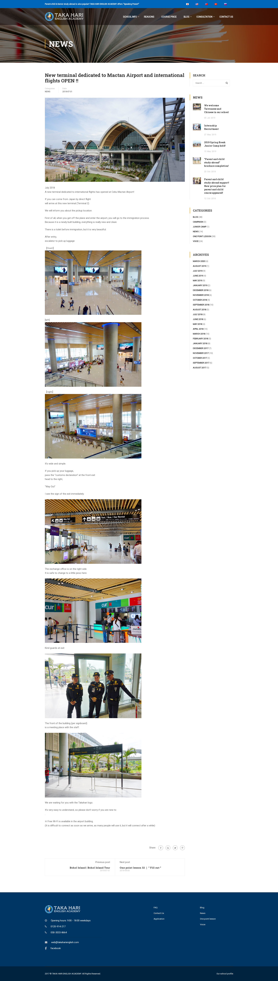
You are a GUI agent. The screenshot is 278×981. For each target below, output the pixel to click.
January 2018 (200, 343)
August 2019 (199, 266)
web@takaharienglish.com (65, 942)
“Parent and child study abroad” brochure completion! (216, 162)
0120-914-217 (58, 926)
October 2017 (200, 358)
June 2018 (198, 319)
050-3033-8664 (59, 932)
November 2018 (201, 295)
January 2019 (200, 285)
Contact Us (226, 16)
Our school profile (225, 973)
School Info (130, 16)
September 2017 (201, 363)
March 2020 (199, 261)
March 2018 (199, 334)
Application (159, 919)
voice (196, 241)
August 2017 (199, 367)
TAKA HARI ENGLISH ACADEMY (66, 973)
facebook (56, 948)
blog (195, 217)
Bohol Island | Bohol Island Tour (90, 867)
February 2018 (200, 338)
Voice (202, 924)
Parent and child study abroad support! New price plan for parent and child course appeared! (216, 186)
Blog (186, 16)
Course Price (169, 16)
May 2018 (197, 324)
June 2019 (198, 275)
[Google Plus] (168, 847)
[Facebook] (160, 847)
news (47, 91)
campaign (198, 222)
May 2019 (197, 280)
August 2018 (199, 309)
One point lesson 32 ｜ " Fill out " (140, 867)
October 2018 (200, 300)
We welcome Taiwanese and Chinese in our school (216, 109)
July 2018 (197, 314)
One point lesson (208, 919)
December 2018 (200, 290)
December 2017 (200, 348)
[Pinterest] (182, 847)
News (202, 913)
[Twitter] (175, 847)
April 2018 (198, 329)
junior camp (199, 226)
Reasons (149, 16)
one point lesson (202, 236)
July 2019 (197, 271)
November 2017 (201, 353)
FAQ (156, 907)
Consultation (204, 16)
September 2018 (201, 305)
